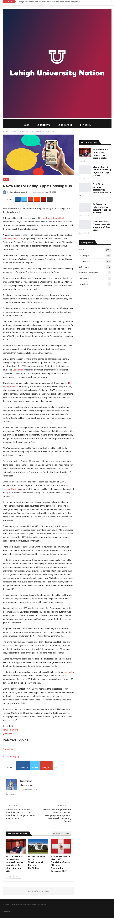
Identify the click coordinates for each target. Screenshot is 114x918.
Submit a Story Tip (11, 756)
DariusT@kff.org (10, 730)
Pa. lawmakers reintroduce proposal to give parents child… (101, 153)
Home (26, 125)
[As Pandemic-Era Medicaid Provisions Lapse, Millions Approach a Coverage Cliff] (61, 846)
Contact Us (8, 749)
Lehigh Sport (65, 125)
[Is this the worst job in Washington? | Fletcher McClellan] (38, 846)
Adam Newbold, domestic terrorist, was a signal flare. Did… (102, 225)
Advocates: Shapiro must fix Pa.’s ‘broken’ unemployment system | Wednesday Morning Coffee (57, 815)
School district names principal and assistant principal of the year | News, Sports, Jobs (20, 814)
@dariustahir (8, 733)
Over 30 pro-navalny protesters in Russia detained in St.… (95, 190)
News (6, 180)
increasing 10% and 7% (13, 238)
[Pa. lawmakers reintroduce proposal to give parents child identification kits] (16, 846)
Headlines (83, 284)
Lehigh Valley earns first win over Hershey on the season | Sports (49, 1)
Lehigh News (43, 125)
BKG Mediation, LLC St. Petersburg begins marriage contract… (102, 170)
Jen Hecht (68, 672)
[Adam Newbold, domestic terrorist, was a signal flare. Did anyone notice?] (85, 224)
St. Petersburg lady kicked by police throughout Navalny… (102, 208)
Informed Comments (88, 272)
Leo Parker (18, 370)
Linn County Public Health (53, 218)
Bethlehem (85, 125)
